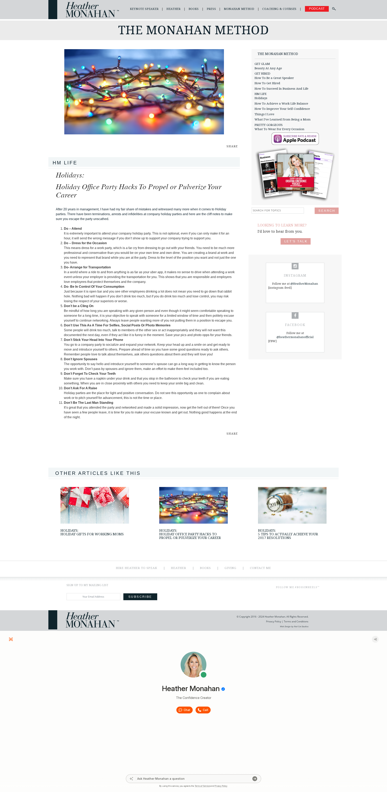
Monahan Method (239, 8)
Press (211, 8)
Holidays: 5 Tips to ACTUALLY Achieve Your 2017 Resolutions (288, 534)
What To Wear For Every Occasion (279, 129)
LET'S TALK (296, 241)
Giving (230, 568)
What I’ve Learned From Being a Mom (283, 119)
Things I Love (264, 114)
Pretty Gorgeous (269, 125)
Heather (173, 8)
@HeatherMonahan (304, 283)
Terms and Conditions (295, 621)
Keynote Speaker (144, 8)
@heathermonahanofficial (295, 337)
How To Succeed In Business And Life (281, 88)
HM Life (261, 94)
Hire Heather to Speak (136, 568)
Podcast (317, 8)
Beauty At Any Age (268, 68)
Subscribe (140, 596)
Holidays (261, 98)
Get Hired (262, 73)
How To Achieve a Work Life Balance (281, 103)
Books (194, 8)
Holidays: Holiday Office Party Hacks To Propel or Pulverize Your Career (190, 534)
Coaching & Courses (279, 8)
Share (232, 146)
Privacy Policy (273, 621)
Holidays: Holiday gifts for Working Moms (92, 532)
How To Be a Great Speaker (274, 78)
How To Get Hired (267, 83)
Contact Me (260, 568)
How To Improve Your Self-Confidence (282, 109)
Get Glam (262, 64)
